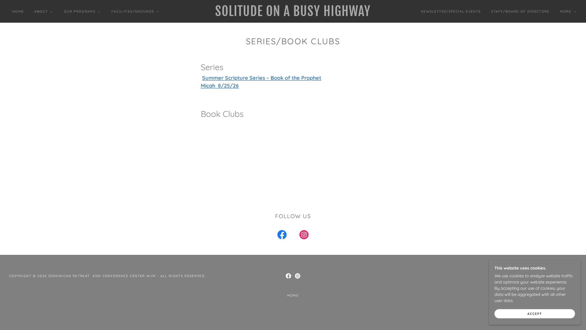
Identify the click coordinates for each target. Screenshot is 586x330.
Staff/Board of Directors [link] (520, 11)
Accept (534, 313)
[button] (42, 11)
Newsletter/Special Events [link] (451, 11)
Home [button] (293, 295)
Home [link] (18, 11)
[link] (293, 14)
